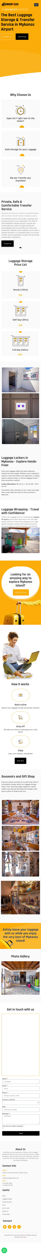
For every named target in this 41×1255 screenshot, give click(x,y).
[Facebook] (5, 1227)
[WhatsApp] (19, 1227)
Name (4, 1078)
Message (5, 1113)
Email (4, 1085)
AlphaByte (24, 1237)
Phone (4, 1092)
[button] (4, 898)
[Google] (14, 1227)
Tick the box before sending (12, 1126)
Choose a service (8, 1099)
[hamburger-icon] (36, 4)
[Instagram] (9, 1227)
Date (4, 1106)
